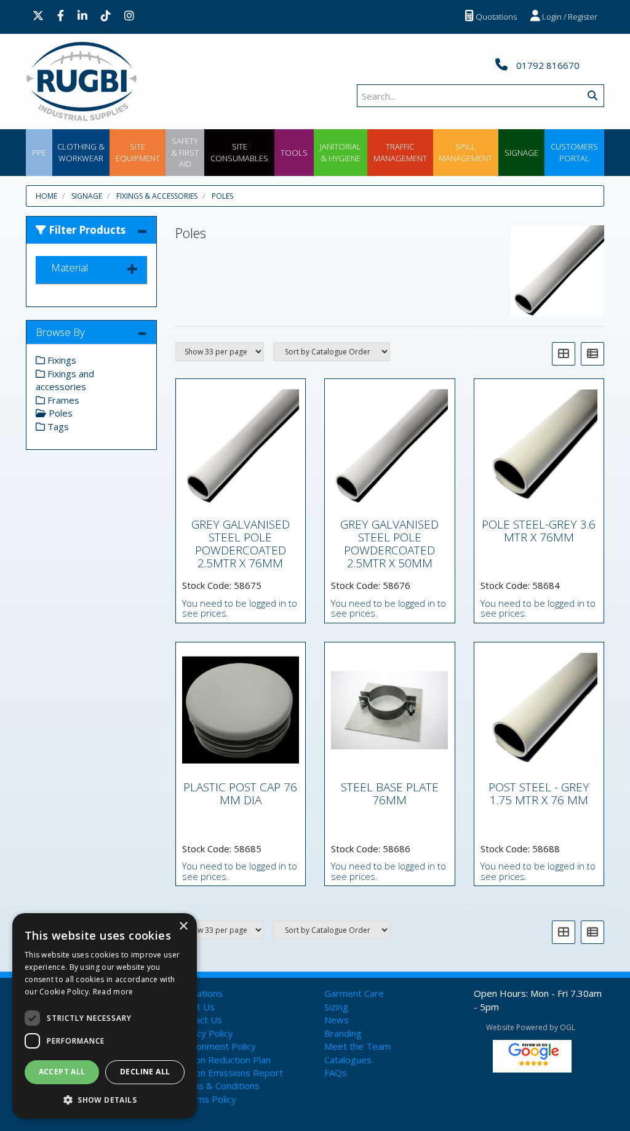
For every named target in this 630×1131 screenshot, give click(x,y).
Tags (57, 426)
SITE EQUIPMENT (138, 152)
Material (69, 267)
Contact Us (198, 1019)
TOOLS (294, 152)
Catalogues (348, 1059)
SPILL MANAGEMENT (465, 152)
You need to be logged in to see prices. (239, 608)
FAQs (335, 1072)
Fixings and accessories (65, 380)
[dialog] (104, 1016)
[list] (592, 354)
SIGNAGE (521, 152)
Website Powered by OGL (530, 1027)
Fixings (60, 360)
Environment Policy (215, 1046)
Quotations (495, 16)
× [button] (183, 926)
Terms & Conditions (217, 1085)
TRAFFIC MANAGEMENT (400, 152)
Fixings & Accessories (156, 196)
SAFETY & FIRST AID (185, 152)
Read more (113, 991)
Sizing (336, 1007)
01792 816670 (547, 65)
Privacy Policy (204, 1033)
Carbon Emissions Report (229, 1072)
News (336, 1019)
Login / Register (568, 16)
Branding (343, 1033)
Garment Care (354, 993)
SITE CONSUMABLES (239, 152)
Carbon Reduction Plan (223, 1059)
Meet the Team (357, 1046)
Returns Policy (205, 1099)
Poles (222, 196)
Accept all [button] (62, 1071)
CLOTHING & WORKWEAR (81, 152)
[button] (105, 1099)
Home (46, 196)
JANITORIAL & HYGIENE (340, 152)
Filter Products (86, 230)
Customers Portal (574, 152)
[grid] (563, 354)
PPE (39, 152)
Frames (62, 400)
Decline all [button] (145, 1071)
